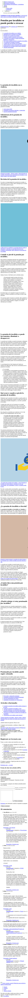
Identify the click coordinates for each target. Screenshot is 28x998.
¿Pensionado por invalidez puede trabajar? (13, 715)
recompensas (20, 757)
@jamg (21, 911)
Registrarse (8, 9)
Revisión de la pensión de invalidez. (11, 35)
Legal (4, 989)
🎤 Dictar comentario (17, 800)
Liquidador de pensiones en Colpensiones (12, 699)
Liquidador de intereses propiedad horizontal (13, 697)
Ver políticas (6, 996)
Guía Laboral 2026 (7, 109)
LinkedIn (13, 729)
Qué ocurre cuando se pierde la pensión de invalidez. (15, 41)
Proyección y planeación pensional (11, 696)
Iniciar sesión (9, 8)
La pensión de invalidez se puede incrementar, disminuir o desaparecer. (13, 39)
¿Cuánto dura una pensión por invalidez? (12, 43)
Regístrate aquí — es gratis (7, 765)
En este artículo (4, 30)
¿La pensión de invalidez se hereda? (11, 42)
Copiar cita (3, 777)
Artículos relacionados (8, 47)
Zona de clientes (7, 990)
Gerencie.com (14, 26)
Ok (1, 996)
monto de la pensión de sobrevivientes (9, 578)
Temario (5, 987)
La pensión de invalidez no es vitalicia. (12, 33)
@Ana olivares (23, 830)
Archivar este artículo (5, 778)
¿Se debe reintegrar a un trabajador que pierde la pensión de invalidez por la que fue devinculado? (14, 710)
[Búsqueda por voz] (18, 13)
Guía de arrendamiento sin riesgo (10, 698)
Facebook (16, 727)
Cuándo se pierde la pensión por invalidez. (13, 37)
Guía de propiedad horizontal (10, 111)
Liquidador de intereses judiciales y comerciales (14, 110)
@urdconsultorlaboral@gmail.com (14, 933)
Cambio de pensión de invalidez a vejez (12, 708)
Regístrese (3, 803)
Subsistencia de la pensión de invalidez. (12, 34)
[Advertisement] (14, 68)
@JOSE (22, 868)
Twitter (7, 727)
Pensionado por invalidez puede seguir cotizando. (14, 46)
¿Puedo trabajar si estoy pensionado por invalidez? (14, 44)
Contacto (5, 988)
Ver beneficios (4, 734)
